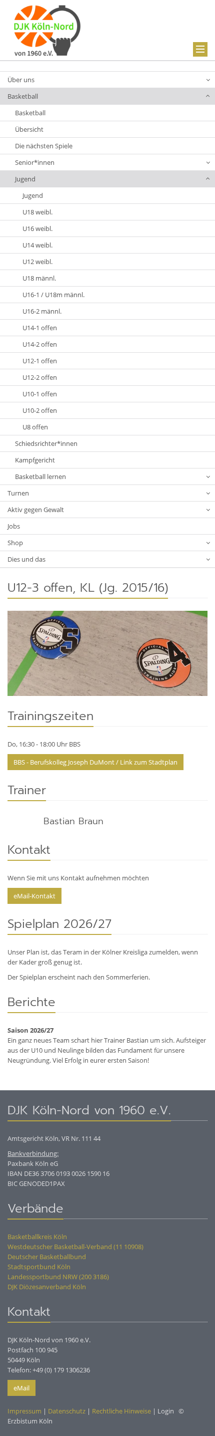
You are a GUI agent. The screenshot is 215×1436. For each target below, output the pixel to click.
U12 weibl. (37, 261)
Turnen (18, 493)
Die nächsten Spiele (43, 145)
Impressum (25, 1410)
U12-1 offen (39, 360)
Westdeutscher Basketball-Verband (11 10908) (76, 1246)
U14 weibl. (37, 245)
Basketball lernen (40, 476)
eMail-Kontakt (35, 895)
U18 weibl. (37, 211)
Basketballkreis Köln (37, 1236)
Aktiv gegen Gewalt (36, 509)
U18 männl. (39, 278)
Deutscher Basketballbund (47, 1256)
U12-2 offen (39, 377)
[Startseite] (48, 29)
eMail (22, 1387)
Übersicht (29, 129)
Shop (15, 542)
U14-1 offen (39, 327)
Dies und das (27, 559)
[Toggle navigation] (200, 49)
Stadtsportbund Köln (39, 1266)
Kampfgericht (35, 459)
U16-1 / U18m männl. (53, 294)
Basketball (23, 96)
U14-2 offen (39, 344)
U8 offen (35, 426)
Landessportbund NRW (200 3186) (58, 1276)
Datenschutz (67, 1410)
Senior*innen (34, 162)
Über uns (21, 79)
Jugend (25, 178)
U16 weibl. (37, 228)
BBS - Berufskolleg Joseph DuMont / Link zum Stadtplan (96, 762)
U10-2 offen (39, 410)
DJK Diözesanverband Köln (47, 1286)
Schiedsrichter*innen (46, 443)
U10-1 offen (39, 393)
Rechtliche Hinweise (121, 1410)
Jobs (14, 526)
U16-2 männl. (42, 311)
